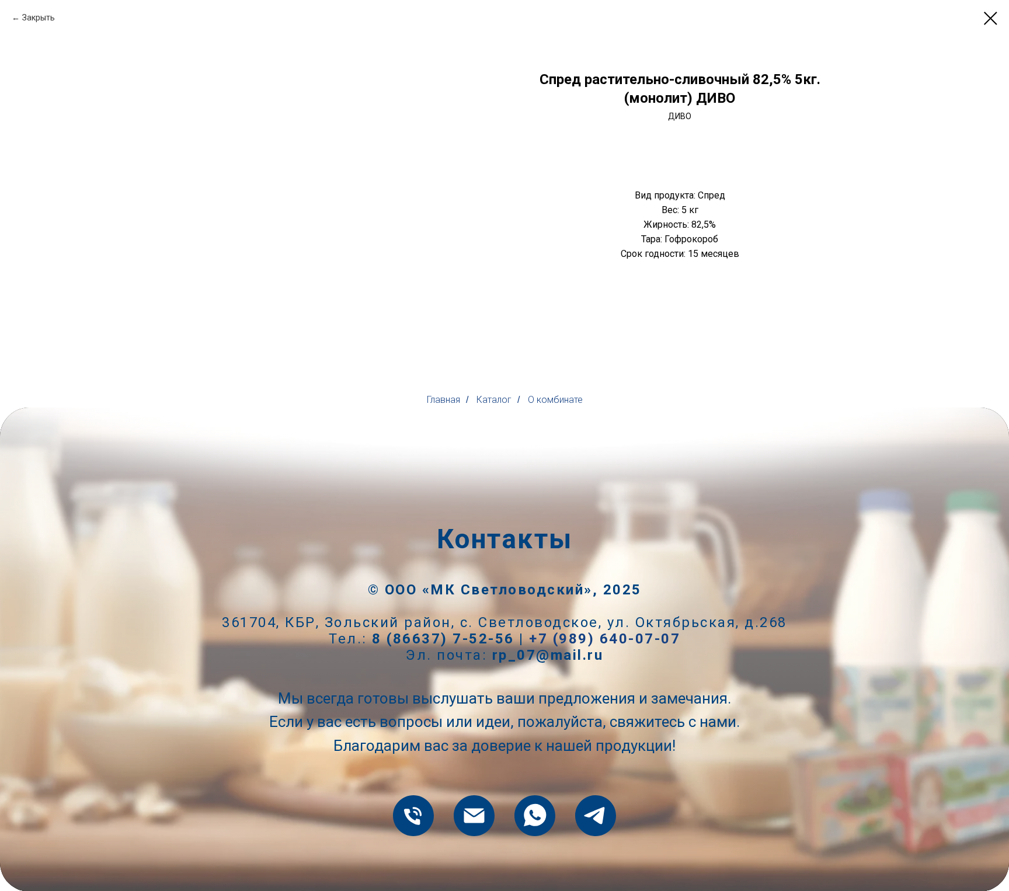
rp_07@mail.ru (548, 655)
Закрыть (38, 17)
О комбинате (555, 399)
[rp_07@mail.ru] (474, 815)
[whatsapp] (534, 815)
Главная (443, 399)
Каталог (494, 399)
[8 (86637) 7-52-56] (413, 815)
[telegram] (595, 815)
